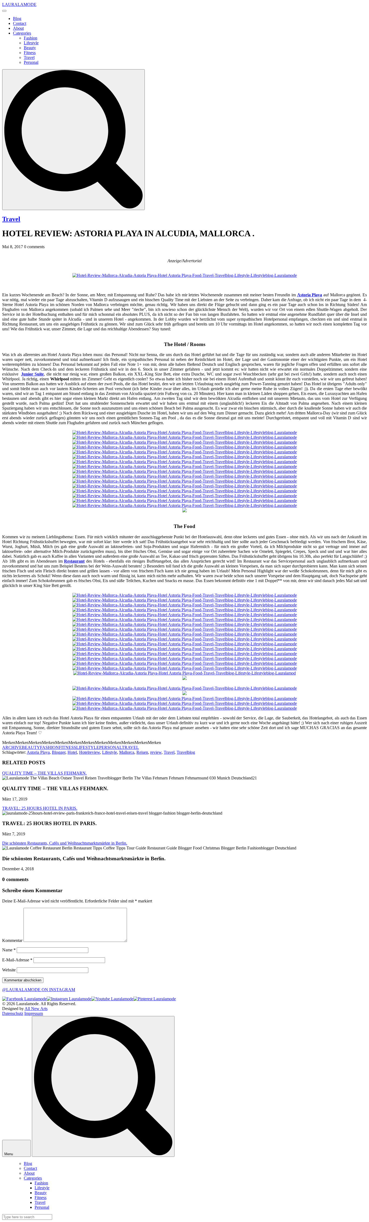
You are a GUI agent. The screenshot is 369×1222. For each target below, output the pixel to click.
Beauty (30, 47)
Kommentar (12, 940)
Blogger (58, 752)
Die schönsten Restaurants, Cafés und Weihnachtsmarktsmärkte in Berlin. (64, 843)
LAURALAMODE (19, 4)
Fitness (30, 52)
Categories (22, 33)
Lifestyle (31, 43)
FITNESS (67, 747)
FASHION (49, 747)
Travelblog (186, 752)
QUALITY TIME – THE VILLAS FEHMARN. (44, 773)
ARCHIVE (12, 747)
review (156, 752)
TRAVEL (130, 747)
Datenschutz (12, 1013)
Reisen (142, 752)
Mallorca (126, 752)
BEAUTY (31, 747)
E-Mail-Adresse (17, 960)
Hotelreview (89, 752)
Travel (29, 57)
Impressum (33, 1013)
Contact (19, 23)
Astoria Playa (38, 752)
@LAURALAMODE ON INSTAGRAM (38, 989)
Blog (17, 18)
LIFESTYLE (87, 747)
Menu (9, 1154)
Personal (31, 62)
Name (9, 950)
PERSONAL (110, 747)
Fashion (30, 38)
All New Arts (36, 1008)
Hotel (72, 752)
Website (9, 970)
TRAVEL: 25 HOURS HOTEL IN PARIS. (39, 808)
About (18, 28)
